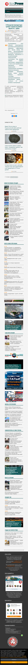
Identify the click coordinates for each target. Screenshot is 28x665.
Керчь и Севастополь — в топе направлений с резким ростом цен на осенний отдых (13, 537)
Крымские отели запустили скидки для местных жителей (14, 533)
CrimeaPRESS (16, 30)
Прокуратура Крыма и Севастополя (13, 15)
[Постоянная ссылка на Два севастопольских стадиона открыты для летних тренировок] (7, 344)
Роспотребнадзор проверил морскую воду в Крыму (12, 493)
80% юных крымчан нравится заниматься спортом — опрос (14, 198)
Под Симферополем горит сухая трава (12, 259)
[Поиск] (22, 9)
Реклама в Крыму (10, 630)
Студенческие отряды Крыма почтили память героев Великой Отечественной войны (15, 187)
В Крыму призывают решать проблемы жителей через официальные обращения (16, 220)
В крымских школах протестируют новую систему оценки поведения (13, 412)
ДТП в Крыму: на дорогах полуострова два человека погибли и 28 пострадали (12, 366)
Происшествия (12, 14)
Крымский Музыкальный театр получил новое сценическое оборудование (16, 337)
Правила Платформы (11, 629)
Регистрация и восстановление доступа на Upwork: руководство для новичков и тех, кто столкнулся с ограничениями (13, 288)
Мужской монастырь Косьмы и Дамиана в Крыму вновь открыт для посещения (13, 327)
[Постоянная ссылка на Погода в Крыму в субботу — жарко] (6, 240)
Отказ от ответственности (12, 632)
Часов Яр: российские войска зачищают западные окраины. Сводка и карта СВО (12, 502)
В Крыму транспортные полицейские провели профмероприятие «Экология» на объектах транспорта (12, 471)
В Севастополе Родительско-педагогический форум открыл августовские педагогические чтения (12, 226)
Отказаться (14, 659)
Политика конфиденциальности (13, 631)
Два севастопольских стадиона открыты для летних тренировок (16, 342)
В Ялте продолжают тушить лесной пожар (13, 294)
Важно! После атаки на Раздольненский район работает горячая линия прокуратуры (13, 128)
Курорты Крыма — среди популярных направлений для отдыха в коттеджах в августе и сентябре (14, 543)
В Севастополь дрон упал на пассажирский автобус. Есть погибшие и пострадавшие (11, 271)
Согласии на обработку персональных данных (18, 657)
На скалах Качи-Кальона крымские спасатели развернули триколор (15, 214)
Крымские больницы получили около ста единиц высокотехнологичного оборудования (16, 209)
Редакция (8, 628)
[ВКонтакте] (12, 116)
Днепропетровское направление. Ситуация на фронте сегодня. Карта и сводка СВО (13, 513)
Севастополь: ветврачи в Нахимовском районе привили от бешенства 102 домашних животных (13, 425)
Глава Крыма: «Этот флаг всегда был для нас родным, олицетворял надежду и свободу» (16, 204)
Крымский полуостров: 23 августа (13, 267)
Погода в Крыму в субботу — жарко (16, 237)
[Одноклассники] (14, 116)
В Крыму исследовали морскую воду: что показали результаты (13, 415)
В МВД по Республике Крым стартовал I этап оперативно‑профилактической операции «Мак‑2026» (13, 348)
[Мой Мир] (16, 116)
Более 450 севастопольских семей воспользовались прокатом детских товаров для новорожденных (16, 232)
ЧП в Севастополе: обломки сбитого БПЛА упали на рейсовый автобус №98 (16, 192)
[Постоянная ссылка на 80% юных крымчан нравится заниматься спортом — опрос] (6, 200)
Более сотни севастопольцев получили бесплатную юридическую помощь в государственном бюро (13, 460)
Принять (14, 662)
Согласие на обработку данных (13, 633)
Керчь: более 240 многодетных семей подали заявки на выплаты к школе (13, 255)
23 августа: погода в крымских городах (12, 263)
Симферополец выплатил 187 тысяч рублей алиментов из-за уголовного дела (13, 282)
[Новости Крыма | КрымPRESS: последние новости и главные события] (14, 5)
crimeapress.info (11, 566)
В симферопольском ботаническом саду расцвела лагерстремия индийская (16, 419)
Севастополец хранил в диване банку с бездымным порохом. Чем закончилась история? (13, 147)
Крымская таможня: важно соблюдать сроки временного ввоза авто (16, 481)
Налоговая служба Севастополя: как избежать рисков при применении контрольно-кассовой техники (13, 453)
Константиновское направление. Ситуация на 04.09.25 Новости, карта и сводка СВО (12, 524)
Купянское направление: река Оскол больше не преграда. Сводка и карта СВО (14, 508)
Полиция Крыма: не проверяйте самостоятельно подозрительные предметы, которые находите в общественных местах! (12, 249)
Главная (7, 14)
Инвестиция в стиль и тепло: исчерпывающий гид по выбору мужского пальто (12, 277)
